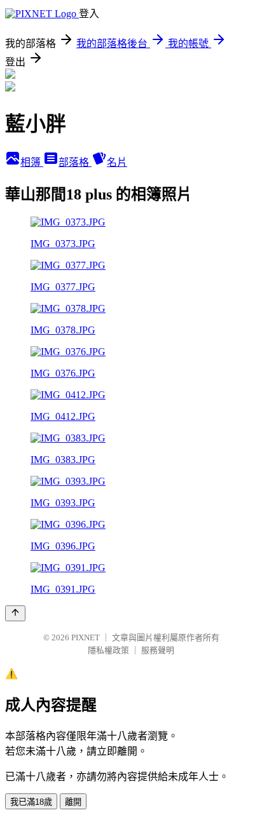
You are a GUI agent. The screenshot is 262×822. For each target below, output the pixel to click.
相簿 (31, 162)
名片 (117, 162)
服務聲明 (157, 650)
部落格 (75, 162)
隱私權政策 (108, 650)
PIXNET (85, 637)
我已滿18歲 (31, 802)
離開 (73, 802)
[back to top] (15, 613)
